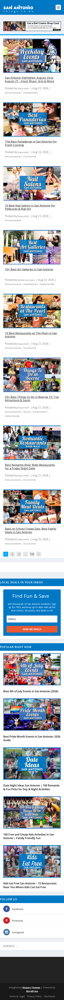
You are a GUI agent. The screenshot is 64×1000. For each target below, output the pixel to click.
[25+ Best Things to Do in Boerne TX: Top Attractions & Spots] (32, 375)
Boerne (27, 411)
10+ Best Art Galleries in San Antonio (29, 269)
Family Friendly (47, 284)
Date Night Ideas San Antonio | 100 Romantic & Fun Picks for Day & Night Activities (31, 787)
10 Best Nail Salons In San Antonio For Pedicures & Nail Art (30, 207)
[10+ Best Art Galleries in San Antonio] (32, 247)
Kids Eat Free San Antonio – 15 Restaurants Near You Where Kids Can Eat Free (30, 885)
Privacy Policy (34, 996)
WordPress (32, 991)
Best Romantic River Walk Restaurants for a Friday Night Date (30, 466)
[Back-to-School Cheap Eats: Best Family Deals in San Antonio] (32, 507)
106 (32, 554)
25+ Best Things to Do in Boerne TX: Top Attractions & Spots (32, 398)
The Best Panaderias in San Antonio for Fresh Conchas (31, 143)
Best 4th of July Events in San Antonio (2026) (30, 691)
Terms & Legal (17, 996)
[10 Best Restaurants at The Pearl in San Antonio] (32, 311)
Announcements (13, 92)
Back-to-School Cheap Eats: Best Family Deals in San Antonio (30, 530)
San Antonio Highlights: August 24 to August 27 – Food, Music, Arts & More (29, 79)
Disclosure (49, 996)
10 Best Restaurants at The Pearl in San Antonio (31, 334)
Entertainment (30, 92)
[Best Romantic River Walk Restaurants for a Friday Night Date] (32, 443)
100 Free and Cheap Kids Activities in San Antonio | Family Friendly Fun (28, 836)
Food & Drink (29, 156)
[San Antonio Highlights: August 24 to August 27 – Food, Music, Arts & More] (32, 56)
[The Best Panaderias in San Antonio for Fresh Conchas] (32, 119)
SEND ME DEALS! (32, 629)
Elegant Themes (31, 987)
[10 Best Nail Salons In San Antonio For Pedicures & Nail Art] (32, 183)
